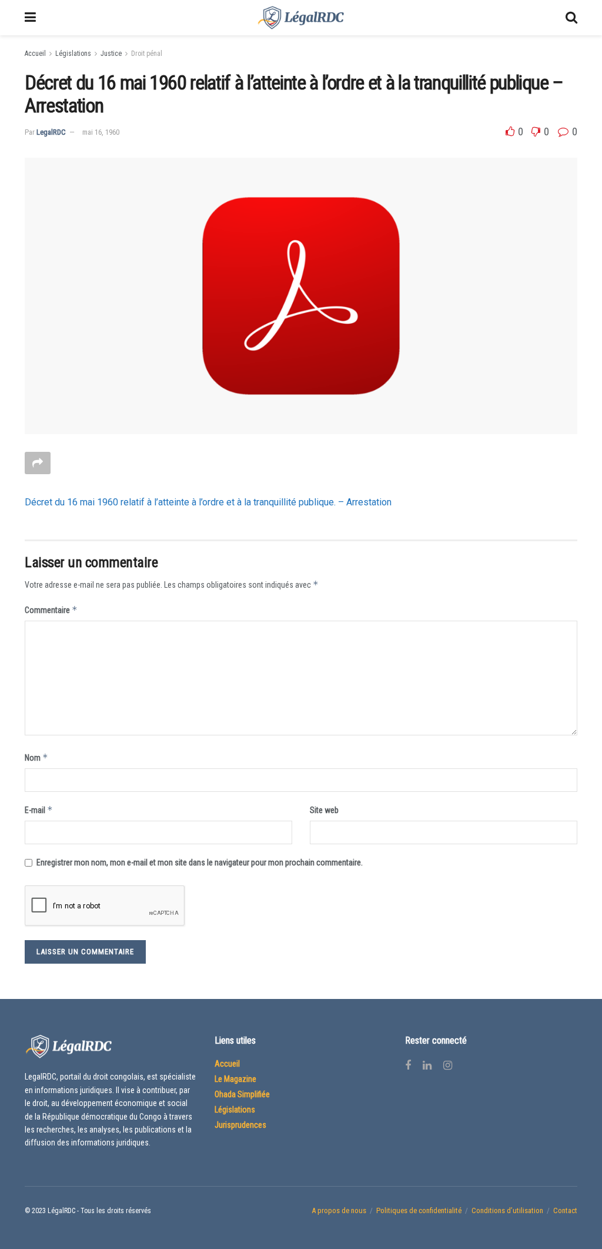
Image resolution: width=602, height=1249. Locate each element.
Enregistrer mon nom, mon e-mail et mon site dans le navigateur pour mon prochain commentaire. (199, 862)
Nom (36, 757)
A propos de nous (339, 1210)
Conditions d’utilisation (507, 1210)
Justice (111, 53)
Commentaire (51, 609)
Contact (565, 1210)
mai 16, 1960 (100, 132)
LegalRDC (51, 132)
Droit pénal (146, 53)
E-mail (39, 809)
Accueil (35, 53)
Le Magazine (235, 1079)
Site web (324, 810)
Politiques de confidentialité (418, 1210)
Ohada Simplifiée (242, 1094)
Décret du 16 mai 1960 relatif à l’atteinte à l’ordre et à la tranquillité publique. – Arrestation (208, 502)
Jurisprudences (240, 1125)
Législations (73, 53)
